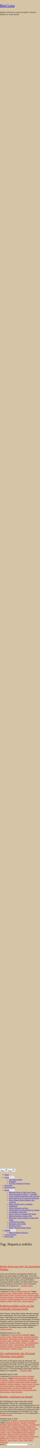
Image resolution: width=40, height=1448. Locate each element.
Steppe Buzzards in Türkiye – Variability (23, 1194)
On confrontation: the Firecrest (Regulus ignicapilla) (17, 1355)
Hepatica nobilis (33, 1295)
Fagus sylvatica (26, 1384)
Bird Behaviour (16, 1376)
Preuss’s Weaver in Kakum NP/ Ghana (22, 1214)
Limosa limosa (19, 1297)
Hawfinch (31, 1386)
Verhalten (14, 1421)
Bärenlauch (4, 1339)
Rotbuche (3, 1440)
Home (6, 1175)
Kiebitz (23, 1343)
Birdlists (7, 1230)
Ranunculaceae (28, 1438)
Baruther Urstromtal (28, 1423)
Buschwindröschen (30, 1339)
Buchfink (3, 1425)
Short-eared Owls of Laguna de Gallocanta (24, 1198)
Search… (3, 1444)
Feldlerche (16, 1341)
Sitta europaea (5, 1392)
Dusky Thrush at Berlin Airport (20, 1228)
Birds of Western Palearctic (18, 1233)
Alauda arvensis (5, 1293)
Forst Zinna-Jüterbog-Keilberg (17, 1431)
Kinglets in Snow (15, 1226)
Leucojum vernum (6, 1297)
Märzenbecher (30, 1345)
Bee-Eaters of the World (17, 1224)
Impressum (8, 1185)
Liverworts (29, 1297)
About (6, 1177)
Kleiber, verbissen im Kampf (16, 1396)
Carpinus (11, 1380)
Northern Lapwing (6, 1347)
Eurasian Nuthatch (13, 1384)
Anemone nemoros (20, 1378)
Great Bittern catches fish (18, 1212)
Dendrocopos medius (22, 1382)
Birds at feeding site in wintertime (20, 1204)
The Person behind (15, 1180)
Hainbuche (31, 1432)
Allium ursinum (17, 1293)
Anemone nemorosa (31, 1293)
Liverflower (16, 1388)
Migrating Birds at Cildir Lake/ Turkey (22, 1192)
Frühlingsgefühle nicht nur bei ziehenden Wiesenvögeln (17, 1307)
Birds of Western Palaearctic (21, 1291)
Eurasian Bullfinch (12, 1429)
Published (12, 1181)
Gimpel (8, 1432)
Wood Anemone (28, 1301)
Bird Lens (7, 6)
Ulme (20, 1440)
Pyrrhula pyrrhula (16, 1390)
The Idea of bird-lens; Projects (19, 1183)
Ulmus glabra (28, 1440)
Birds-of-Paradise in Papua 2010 (20, 1216)
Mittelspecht (4, 1438)
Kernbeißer (24, 1434)
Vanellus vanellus (6, 1301)
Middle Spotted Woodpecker (28, 1436)
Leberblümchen (32, 1343)
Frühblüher (24, 1341)
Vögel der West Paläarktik (20, 1335)
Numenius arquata (13, 1299)
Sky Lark (24, 1299)
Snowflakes (32, 1299)
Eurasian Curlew (21, 1295)
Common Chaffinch (7, 1382)
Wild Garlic (17, 1301)
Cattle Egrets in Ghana (17, 1222)
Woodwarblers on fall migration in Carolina (24, 1210)
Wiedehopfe (13, 1206)
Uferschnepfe (4, 1349)
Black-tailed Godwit (7, 1295)
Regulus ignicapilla (29, 1390)
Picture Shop (8, 1237)
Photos (6, 1190)
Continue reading (27, 1286)
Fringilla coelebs (21, 1386)
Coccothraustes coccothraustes (26, 1380)
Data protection (9, 1187)
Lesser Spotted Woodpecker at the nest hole (24, 1196)
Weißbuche (4, 1442)
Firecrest (36, 1384)
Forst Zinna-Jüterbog (7, 1386)
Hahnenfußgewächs (19, 1432)
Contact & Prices (10, 1235)
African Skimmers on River (18, 1208)
